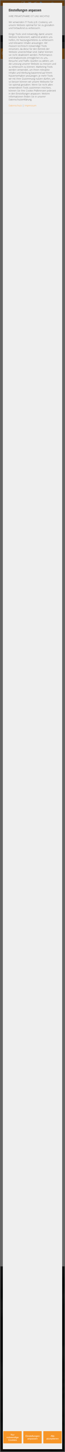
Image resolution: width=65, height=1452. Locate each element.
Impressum (30, 105)
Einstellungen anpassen (33, 1437)
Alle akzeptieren (52, 1437)
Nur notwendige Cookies (12, 1437)
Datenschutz (15, 105)
